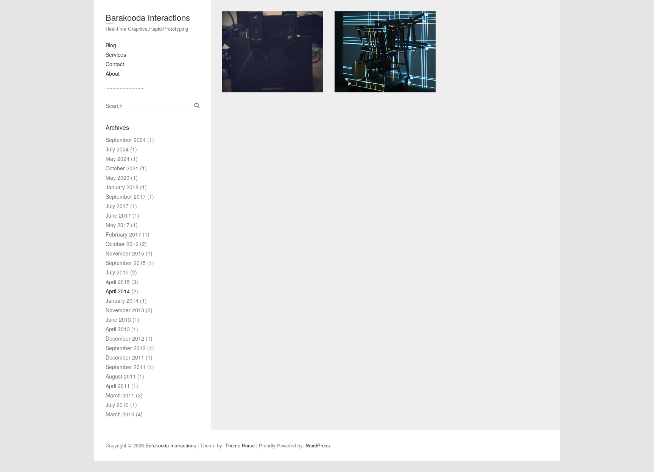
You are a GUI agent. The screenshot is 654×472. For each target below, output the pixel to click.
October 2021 (122, 168)
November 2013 (125, 310)
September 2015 (126, 262)
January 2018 (122, 187)
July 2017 (117, 206)
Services (116, 54)
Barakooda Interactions (148, 17)
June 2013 (118, 319)
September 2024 (126, 139)
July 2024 (117, 149)
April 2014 (118, 291)
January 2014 (122, 300)
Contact (115, 64)
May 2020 (117, 177)
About (113, 73)
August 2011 (121, 376)
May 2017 (117, 225)
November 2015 (125, 253)
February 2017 (123, 234)
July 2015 (117, 272)
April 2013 (118, 329)
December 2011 (125, 357)
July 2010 (117, 404)
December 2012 (125, 338)
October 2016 (122, 244)
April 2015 (118, 281)
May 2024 (117, 158)
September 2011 (126, 367)
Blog (111, 45)
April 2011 (118, 385)
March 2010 (120, 414)
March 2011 (120, 395)
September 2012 (126, 348)
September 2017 (126, 196)
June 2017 (118, 215)
